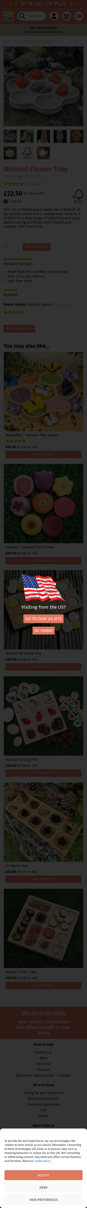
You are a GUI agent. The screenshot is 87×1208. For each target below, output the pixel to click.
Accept (43, 1175)
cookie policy (42, 1161)
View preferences (43, 1200)
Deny (43, 1188)
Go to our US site (43, 618)
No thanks (43, 630)
